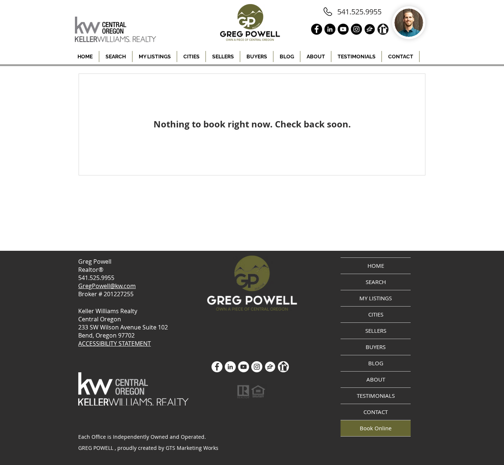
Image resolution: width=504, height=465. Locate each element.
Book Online (375, 428)
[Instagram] (256, 366)
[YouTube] (243, 366)
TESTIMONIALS (376, 395)
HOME (375, 265)
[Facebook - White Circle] (216, 366)
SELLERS (375, 330)
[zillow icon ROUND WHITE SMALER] (270, 366)
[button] (191, 56)
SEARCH (376, 282)
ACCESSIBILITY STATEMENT (114, 343)
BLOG (375, 363)
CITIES (375, 314)
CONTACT (375, 412)
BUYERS (376, 347)
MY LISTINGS (375, 298)
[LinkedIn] (230, 366)
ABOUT (375, 379)
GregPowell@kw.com (107, 286)
